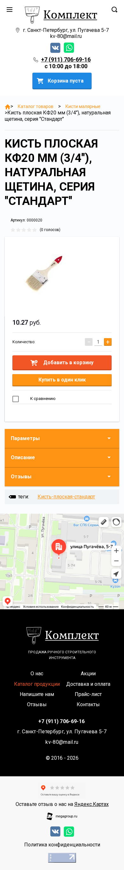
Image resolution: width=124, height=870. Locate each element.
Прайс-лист (88, 694)
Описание (23, 457)
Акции (88, 674)
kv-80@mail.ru (66, 36)
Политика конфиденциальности (62, 845)
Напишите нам (37, 694)
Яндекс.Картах (91, 804)
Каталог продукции (37, 684)
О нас (37, 674)
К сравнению (42, 398)
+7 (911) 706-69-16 (66, 59)
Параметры (25, 438)
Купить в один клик (62, 380)
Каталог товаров (35, 106)
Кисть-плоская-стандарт (66, 497)
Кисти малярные (82, 106)
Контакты (88, 704)
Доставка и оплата (88, 684)
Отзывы (21, 477)
